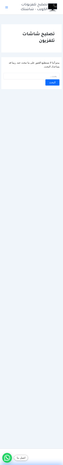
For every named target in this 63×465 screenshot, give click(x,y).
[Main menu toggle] (6, 7)
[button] (7, 458)
